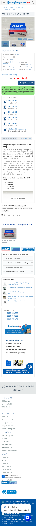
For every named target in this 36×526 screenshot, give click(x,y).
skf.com (4, 460)
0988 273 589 (12, 112)
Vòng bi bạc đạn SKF (7, 436)
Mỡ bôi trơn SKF (6, 441)
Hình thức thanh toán (7, 417)
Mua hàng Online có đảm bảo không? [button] (14, 267)
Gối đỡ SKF (5, 439)
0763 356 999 (12, 101)
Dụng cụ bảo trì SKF (7, 444)
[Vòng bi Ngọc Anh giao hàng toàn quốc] (18, 366)
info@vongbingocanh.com (17, 129)
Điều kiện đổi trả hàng (7, 423)
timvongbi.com (6, 457)
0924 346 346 (12, 123)
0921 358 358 (12, 106)
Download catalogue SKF (9, 429)
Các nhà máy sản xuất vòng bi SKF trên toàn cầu (20, 287)
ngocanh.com (5, 463)
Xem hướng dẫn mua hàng (9, 75)
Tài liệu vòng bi (6, 407)
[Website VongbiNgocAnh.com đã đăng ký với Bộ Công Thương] (9, 492)
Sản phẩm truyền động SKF (9, 450)
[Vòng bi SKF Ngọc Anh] (18, 2)
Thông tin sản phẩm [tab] (9, 138)
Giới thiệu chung (6, 401)
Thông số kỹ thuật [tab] (25, 138)
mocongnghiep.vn (7, 466)
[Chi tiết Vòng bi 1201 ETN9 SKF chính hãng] (9, 233)
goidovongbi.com (6, 469)
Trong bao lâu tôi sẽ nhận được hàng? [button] (14, 271)
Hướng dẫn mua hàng (7, 426)
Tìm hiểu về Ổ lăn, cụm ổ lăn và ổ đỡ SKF (18, 301)
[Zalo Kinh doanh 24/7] (3, 503)
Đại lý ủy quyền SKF (7, 404)
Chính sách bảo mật (7, 420)
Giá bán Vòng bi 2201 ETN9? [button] (12, 258)
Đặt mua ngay (27, 83)
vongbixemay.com (7, 472)
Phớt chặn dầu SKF (7, 447)
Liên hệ (3, 410)
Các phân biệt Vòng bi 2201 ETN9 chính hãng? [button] (16, 263)
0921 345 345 (12, 118)
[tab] (18, 258)
